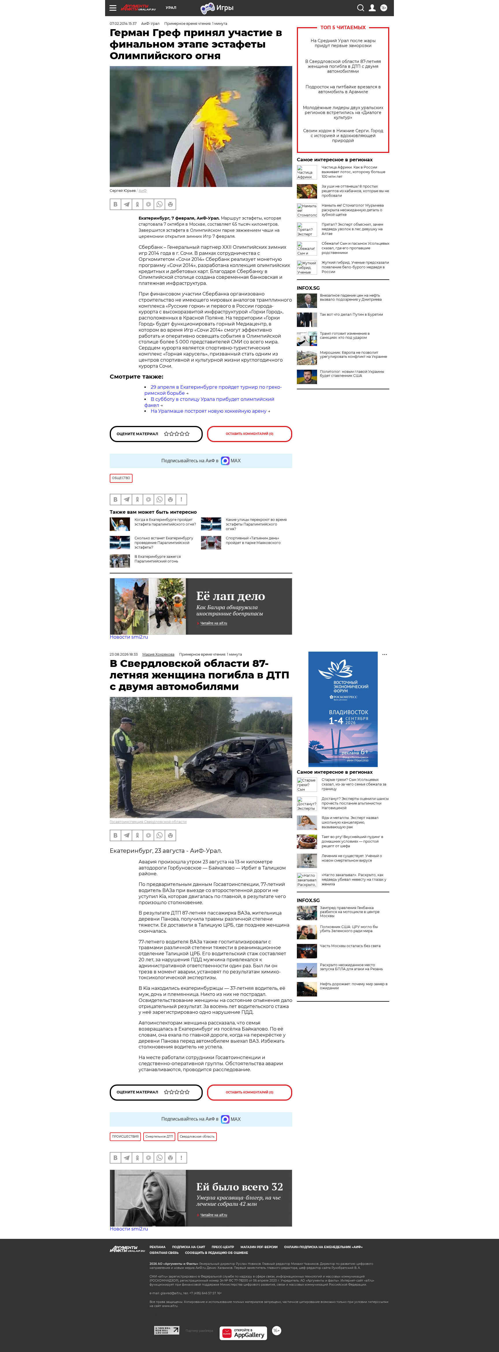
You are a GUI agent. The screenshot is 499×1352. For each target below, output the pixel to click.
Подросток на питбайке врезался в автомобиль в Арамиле (343, 89)
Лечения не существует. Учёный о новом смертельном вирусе (352, 858)
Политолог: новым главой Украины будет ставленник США (352, 374)
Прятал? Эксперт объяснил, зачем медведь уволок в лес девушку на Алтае (352, 229)
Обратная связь (164, 1253)
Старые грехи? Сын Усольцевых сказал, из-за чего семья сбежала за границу (354, 784)
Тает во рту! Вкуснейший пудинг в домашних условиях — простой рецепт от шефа (352, 841)
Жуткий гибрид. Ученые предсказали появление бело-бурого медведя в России (355, 267)
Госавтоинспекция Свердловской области (148, 822)
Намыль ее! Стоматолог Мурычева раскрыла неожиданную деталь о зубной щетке (353, 210)
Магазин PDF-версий (259, 1247)
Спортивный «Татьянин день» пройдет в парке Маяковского (253, 540)
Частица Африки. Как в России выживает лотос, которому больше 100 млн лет (353, 172)
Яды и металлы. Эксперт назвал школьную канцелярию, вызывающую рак (350, 822)
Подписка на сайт (188, 1247)
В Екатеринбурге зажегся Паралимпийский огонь (158, 558)
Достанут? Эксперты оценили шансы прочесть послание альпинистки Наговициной (355, 803)
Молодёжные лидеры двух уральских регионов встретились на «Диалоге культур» (343, 112)
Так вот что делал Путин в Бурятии (351, 315)
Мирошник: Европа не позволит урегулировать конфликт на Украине (353, 355)
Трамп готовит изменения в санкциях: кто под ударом (345, 336)
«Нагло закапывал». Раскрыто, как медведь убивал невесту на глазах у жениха (354, 879)
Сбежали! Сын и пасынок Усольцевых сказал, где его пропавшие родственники (355, 248)
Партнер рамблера (199, 1330)
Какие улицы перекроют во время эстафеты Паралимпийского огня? (256, 524)
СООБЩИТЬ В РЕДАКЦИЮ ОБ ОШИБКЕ (216, 1253)
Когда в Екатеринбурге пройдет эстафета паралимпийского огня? (165, 521)
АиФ (143, 190)
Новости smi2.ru (129, 637)
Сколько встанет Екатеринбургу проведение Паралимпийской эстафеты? (164, 542)
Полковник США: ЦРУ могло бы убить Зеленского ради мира (349, 929)
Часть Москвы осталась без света (350, 946)
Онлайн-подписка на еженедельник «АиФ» (323, 1247)
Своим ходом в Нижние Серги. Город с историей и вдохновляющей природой (343, 135)
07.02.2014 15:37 (123, 23)
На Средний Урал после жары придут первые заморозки (343, 43)
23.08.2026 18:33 (124, 654)
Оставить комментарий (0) (249, 434)
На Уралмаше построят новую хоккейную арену (209, 411)
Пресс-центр (223, 1247)
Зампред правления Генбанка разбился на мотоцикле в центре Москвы (349, 912)
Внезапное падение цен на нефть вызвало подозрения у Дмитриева (351, 297)
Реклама (157, 1247)
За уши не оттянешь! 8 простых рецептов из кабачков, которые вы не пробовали (355, 191)
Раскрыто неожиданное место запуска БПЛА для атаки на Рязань (351, 967)
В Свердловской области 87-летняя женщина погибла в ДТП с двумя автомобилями (343, 66)
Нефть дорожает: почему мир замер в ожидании (354, 986)
